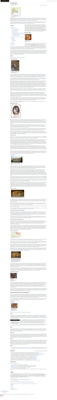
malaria (43, 76)
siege (45, 172)
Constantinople (13, 367)
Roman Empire (39, 315)
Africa (21, 137)
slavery (12, 54)
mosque (45, 52)
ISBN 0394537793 (33, 356)
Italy (30, 298)
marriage (39, 129)
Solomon (40, 148)
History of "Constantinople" (14, 380)
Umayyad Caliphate (34, 186)
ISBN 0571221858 (36, 352)
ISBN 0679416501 (35, 357)
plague (28, 297)
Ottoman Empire (32, 50)
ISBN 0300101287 (34, 359)
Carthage (11, 171)
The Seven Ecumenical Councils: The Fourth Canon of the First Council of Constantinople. (23, 348)
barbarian (34, 328)
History (12, 385)
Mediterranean (32, 47)
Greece (13, 203)
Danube (30, 78)
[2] (21, 341)
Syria (34, 170)
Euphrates (34, 78)
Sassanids (22, 170)
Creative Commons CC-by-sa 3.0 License (27, 374)
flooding (39, 76)
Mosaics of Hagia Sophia (14, 364)
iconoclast (20, 211)
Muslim (29, 176)
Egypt (15, 265)
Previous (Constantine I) (12, 5)
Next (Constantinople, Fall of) (43, 5)
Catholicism (23, 342)
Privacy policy (4, 390)
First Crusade (26, 241)
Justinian (37, 88)
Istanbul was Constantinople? (14, 366)
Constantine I (26, 23)
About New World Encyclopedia (4, 391)
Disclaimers (4, 392)
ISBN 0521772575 (43, 353)
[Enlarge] (20, 15)
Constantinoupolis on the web (15, 365)
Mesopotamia (32, 177)
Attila (21, 128)
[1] (10, 149)
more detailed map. (13, 16)
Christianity (16, 342)
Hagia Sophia (40, 52)
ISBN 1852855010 (36, 354)
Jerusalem (44, 241)
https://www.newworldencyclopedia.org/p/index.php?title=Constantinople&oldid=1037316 (25, 383)
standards (11, 374)
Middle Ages (25, 20)
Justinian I (14, 136)
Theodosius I (14, 117)
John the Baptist (16, 121)
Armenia (38, 170)
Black (24, 47)
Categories (11, 384)
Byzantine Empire (23, 317)
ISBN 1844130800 (34, 358)
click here (31, 376)
